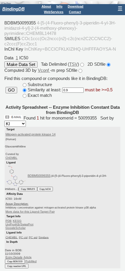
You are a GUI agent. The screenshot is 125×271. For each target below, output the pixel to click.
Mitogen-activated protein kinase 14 (31, 134)
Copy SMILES (28, 189)
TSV (73, 64)
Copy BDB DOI (14, 261)
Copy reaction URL (16, 266)
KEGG (17, 220)
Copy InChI (45, 189)
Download (75, 6)
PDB (9, 220)
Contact (75, 12)
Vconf (44, 70)
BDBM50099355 (39, 175)
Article (28, 257)
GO (11, 90)
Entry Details (14, 257)
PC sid (33, 237)
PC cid (23, 237)
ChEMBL (11, 157)
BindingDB (13, 8)
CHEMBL (12, 237)
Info (59, 6)
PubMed (31, 261)
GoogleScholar (16, 227)
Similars (43, 237)
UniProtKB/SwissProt (19, 224)
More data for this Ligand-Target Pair (30, 211)
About (46, 6)
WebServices (53, 12)
